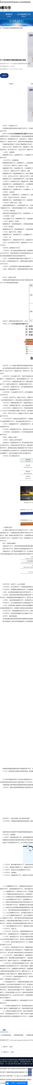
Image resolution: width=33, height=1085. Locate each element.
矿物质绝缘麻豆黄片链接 (23, 1059)
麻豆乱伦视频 (12, 1079)
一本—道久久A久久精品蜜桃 (21, 1076)
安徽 (25, 1063)
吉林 (12, 1063)
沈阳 (9, 1063)
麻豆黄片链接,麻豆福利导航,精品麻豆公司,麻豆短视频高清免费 (15, 2)
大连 (31, 1063)
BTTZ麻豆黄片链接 (6, 1035)
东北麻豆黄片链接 (12, 1059)
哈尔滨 (15, 1063)
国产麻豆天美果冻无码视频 (13, 1068)
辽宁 (6, 1063)
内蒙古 (19, 1063)
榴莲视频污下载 (23, 1072)
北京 (28, 1063)
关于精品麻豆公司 (23, 15)
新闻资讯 (9, 15)
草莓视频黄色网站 (21, 1079)
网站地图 (2, 1068)
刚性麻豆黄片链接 (18, 1035)
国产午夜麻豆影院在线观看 (10, 1072)
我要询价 (4, 75)
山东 (22, 1063)
